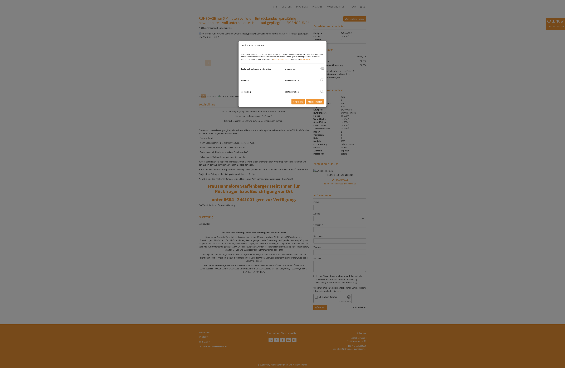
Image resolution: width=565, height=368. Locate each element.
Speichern (298, 101)
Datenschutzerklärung (281, 59)
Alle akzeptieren (315, 101)
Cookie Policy (305, 59)
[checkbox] (322, 68)
